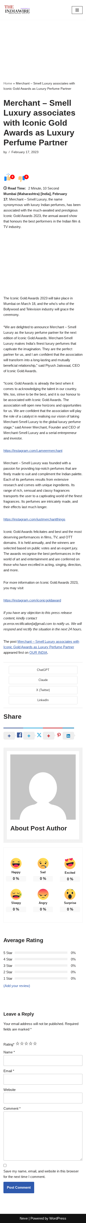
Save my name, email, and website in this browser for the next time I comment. (41, 1174)
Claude (43, 680)
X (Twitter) (43, 690)
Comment (12, 1108)
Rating (8, 1044)
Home (7, 83)
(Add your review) (16, 986)
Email (8, 1071)
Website (9, 1090)
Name (9, 1052)
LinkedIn (43, 700)
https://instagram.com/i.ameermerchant (32, 451)
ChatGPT (43, 670)
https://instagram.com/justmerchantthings (34, 519)
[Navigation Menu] (77, 10)
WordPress (57, 1218)
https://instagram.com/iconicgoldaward (32, 600)
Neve (24, 1218)
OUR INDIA (38, 652)
